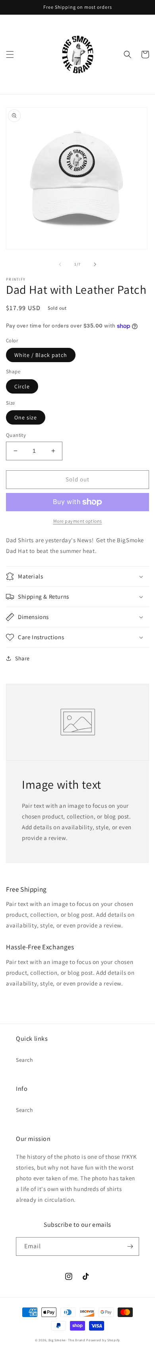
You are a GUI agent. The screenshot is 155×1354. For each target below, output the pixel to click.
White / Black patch (40, 355)
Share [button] (22, 658)
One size (25, 417)
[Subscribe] (130, 1246)
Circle (22, 386)
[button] (10, 54)
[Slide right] (95, 264)
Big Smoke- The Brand (66, 1340)
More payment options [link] (77, 521)
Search (24, 1059)
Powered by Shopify (103, 1340)
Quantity (16, 435)
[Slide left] (60, 264)
